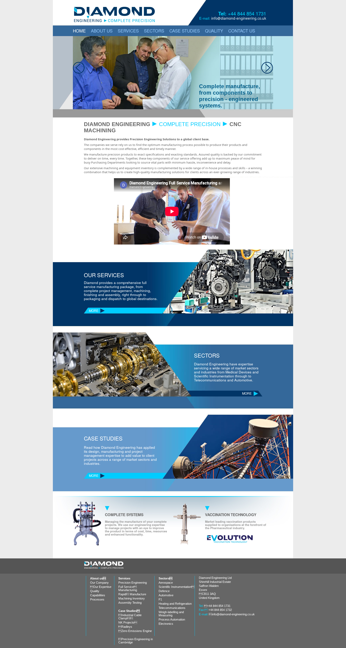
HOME (79, 31)
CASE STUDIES (184, 31)
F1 (160, 599)
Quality (94, 591)
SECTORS (154, 31)
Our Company (99, 582)
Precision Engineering (132, 582)
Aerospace (166, 582)
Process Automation (172, 619)
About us (98, 578)
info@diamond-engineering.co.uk (238, 18)
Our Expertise (100, 586)
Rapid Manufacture (132, 594)
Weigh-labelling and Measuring (171, 614)
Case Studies (129, 611)
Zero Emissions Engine (135, 631)
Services (124, 578)
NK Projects (127, 622)
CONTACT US (241, 31)
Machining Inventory (131, 598)
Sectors (165, 578)
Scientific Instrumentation (176, 586)
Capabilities (97, 595)
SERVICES (128, 31)
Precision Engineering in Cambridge (135, 641)
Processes (97, 599)
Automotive (166, 595)
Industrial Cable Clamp (130, 617)
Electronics (166, 623)
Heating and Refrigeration (175, 603)
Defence (164, 591)
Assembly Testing (130, 602)
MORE (94, 310)
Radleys (125, 626)
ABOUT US (102, 31)
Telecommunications (172, 608)
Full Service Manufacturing (127, 588)
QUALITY (214, 31)
